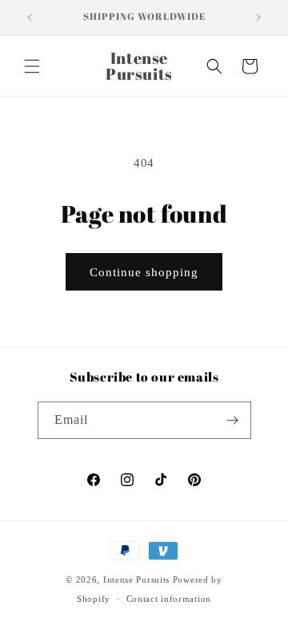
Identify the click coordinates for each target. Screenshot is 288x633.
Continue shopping (144, 272)
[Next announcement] (258, 17)
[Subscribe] (232, 420)
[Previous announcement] (29, 17)
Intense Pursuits (136, 579)
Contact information (168, 598)
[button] (32, 66)
